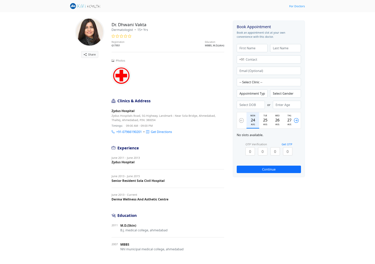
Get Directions (160, 132)
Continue (269, 169)
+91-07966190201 (128, 132)
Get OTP (287, 144)
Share (91, 54)
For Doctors (297, 6)
